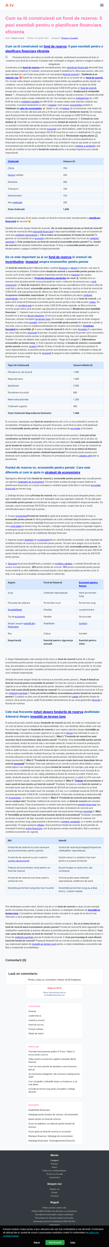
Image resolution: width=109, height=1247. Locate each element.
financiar (63, 268)
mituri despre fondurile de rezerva (58, 712)
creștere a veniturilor (85, 146)
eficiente (96, 700)
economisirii (21, 516)
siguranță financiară (43, 231)
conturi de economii (18, 860)
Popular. (54, 1164)
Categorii (55, 1160)
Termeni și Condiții (54, 1174)
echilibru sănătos (63, 563)
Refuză (37, 1242)
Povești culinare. (36, 1029)
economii (51, 129)
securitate (75, 428)
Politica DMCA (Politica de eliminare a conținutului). (54, 1211)
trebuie (65, 108)
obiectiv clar (11, 78)
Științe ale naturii (35, 1033)
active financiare (34, 828)
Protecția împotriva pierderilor (50, 278)
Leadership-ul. (34, 1015)
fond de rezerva (55, 46)
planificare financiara (20, 51)
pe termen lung (42, 319)
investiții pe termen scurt (44, 944)
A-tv (9, 5)
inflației (40, 825)
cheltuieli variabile (30, 101)
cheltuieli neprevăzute (26, 235)
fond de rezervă (70, 74)
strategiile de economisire (31, 482)
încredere (83, 329)
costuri (92, 302)
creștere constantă (70, 821)
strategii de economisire (62, 472)
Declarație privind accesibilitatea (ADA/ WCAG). (54, 1221)
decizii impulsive (35, 315)
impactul (75, 275)
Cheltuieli (13, 161)
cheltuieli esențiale (18, 693)
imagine (52, 105)
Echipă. (54, 1192)
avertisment (54, 1177)
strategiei (29, 540)
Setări (72, 1242)
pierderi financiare (87, 804)
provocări (32, 333)
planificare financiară (77, 67)
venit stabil (15, 526)
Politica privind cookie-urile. (54, 1208)
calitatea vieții (85, 456)
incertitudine (14, 261)
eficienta (43, 51)
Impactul (32, 261)
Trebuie (79, 781)
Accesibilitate (15, 609)
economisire (43, 540)
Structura (12, 563)
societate (88, 811)
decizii (69, 733)
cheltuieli (17, 202)
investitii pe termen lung (48, 716)
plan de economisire (31, 108)
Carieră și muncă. (36, 1020)
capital (75, 696)
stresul (74, 268)
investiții (33, 322)
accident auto (25, 305)
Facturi (11, 175)
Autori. (54, 1167)
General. (32, 1011)
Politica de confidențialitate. (54, 1170)
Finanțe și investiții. (69, 38)
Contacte (55, 1196)
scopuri (33, 346)
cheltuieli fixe (82, 98)
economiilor (76, 105)
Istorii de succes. (36, 1024)
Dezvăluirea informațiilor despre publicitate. (54, 1214)
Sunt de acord (55, 1242)
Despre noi (54, 1189)
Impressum (55, 1225)
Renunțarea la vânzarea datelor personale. (54, 1218)
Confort (83, 623)
